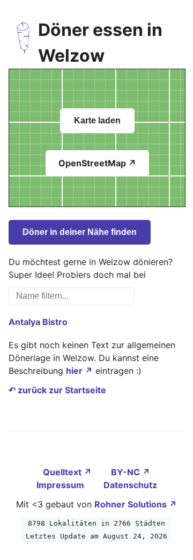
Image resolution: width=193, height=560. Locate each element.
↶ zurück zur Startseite (57, 390)
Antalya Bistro (38, 321)
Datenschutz (130, 485)
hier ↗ (79, 370)
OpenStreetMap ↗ (97, 163)
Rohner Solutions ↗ (135, 504)
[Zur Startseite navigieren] (23, 43)
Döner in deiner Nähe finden (80, 232)
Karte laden (97, 120)
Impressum (61, 485)
